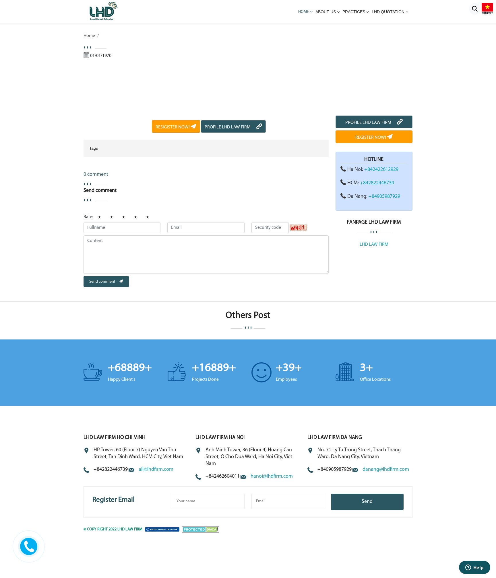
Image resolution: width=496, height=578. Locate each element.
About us (325, 11)
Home (303, 12)
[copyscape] (162, 529)
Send (367, 501)
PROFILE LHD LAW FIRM (228, 127)
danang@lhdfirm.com (386, 469)
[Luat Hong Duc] (111, 10)
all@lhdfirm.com (156, 469)
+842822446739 (377, 183)
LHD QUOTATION (388, 11)
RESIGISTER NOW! (173, 127)
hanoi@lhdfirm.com (272, 476)
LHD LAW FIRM (374, 244)
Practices (353, 11)
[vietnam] (487, 8)
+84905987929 (384, 196)
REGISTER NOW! (371, 137)
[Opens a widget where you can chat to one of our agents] (474, 568)
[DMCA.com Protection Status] (200, 529)
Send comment (102, 282)
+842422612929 (381, 169)
